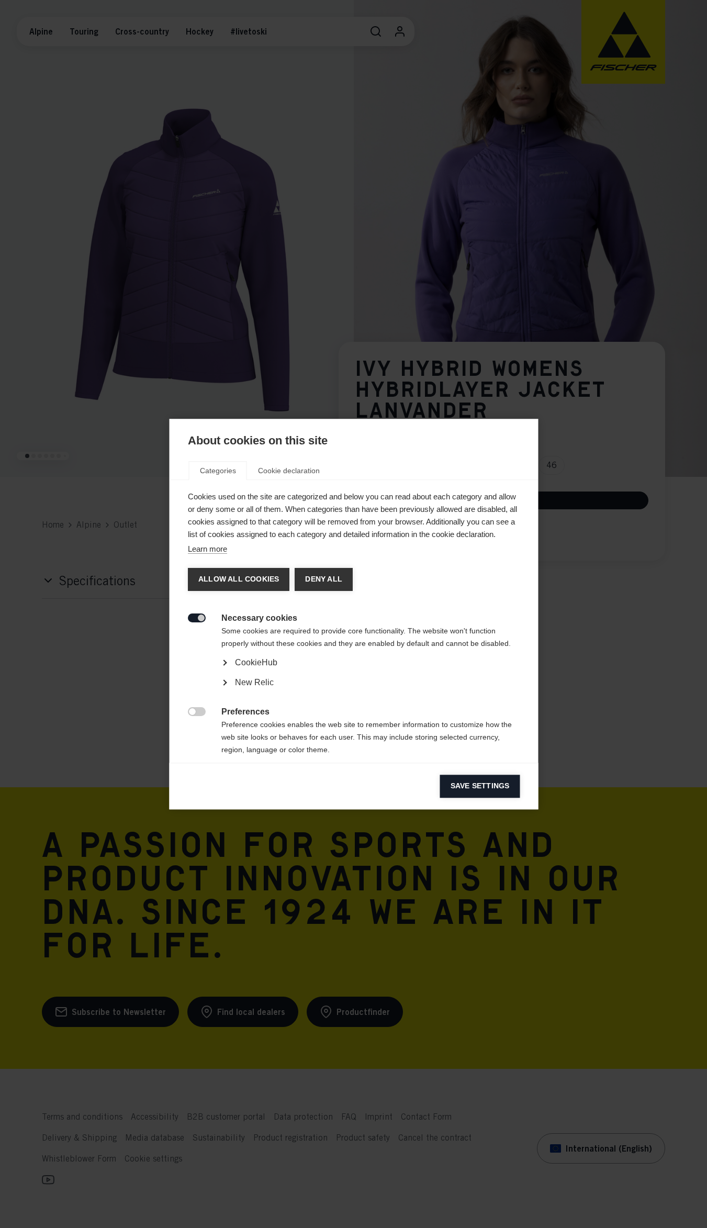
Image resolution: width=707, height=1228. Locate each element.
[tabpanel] (353, 691)
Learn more (207, 548)
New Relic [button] (253, 682)
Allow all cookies (238, 579)
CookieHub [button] (255, 662)
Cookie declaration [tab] (288, 470)
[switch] (190, 616)
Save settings (479, 786)
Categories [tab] (217, 470)
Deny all (323, 579)
